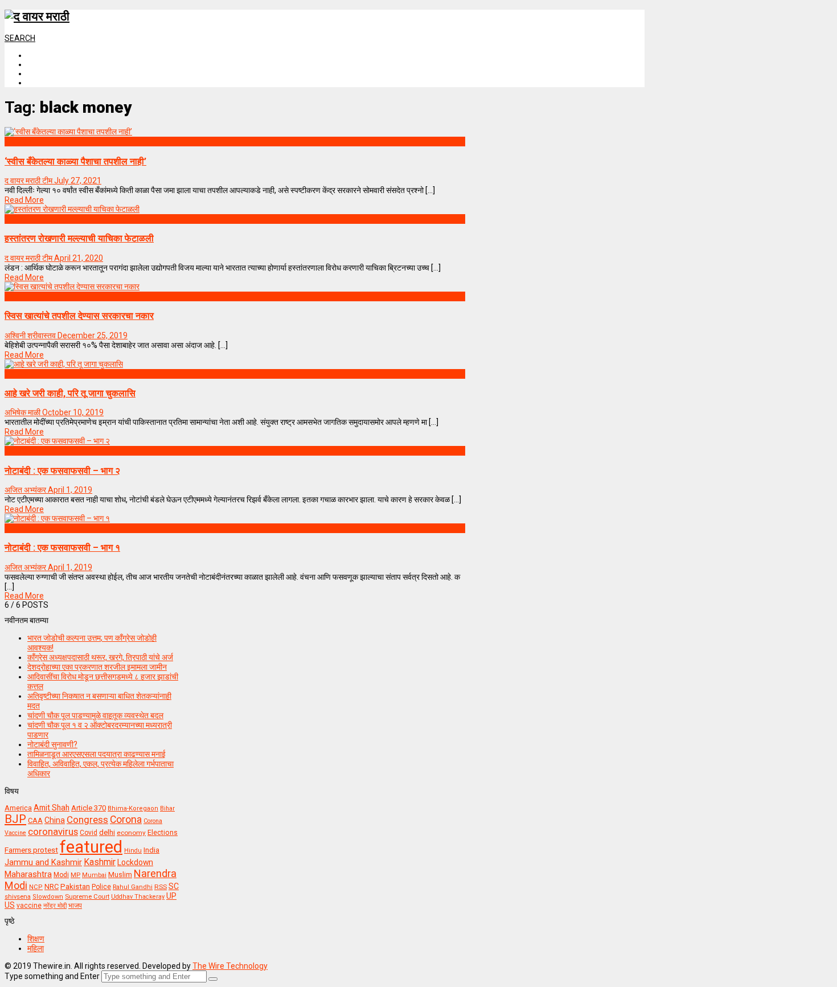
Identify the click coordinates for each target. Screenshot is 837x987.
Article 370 (88, 808)
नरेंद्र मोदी (55, 906)
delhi (107, 832)
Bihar (167, 808)
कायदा (13, 218)
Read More (24, 199)
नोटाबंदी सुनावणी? (52, 744)
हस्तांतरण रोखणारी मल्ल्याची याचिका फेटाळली (79, 238)
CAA (35, 820)
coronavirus (53, 831)
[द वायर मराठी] (37, 16)
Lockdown (135, 862)
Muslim (120, 874)
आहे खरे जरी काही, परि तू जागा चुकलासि (70, 393)
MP (75, 875)
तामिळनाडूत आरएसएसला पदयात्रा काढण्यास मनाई (96, 754)
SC (174, 886)
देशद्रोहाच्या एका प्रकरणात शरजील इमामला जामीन (97, 666)
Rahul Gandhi (133, 887)
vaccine (29, 906)
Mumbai (94, 875)
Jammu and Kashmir (43, 862)
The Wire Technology (230, 965)
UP (171, 895)
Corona (126, 819)
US (10, 905)
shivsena (18, 896)
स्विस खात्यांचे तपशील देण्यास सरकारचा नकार (79, 315)
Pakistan (75, 886)
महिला (35, 948)
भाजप (75, 906)
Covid (88, 833)
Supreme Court (87, 896)
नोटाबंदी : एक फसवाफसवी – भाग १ (62, 547)
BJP (15, 819)
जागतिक (16, 373)
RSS (160, 887)
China (54, 820)
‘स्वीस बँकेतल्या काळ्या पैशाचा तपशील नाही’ (75, 161)
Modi (61, 875)
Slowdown (47, 896)
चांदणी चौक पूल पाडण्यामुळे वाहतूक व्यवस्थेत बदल (95, 715)
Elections (162, 833)
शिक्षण (35, 938)
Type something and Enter (52, 976)
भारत (12, 296)
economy (131, 833)
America (18, 808)
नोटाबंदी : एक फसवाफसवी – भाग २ (62, 470)
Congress (87, 819)
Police (101, 887)
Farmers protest (31, 849)
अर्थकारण (18, 141)
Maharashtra (28, 874)
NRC (51, 886)
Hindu (133, 850)
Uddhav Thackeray (138, 896)
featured (91, 847)
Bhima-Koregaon (133, 808)
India (151, 850)
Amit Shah (51, 807)
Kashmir (100, 862)
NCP (36, 887)
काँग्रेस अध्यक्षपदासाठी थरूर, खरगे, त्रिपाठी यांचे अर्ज (100, 657)
